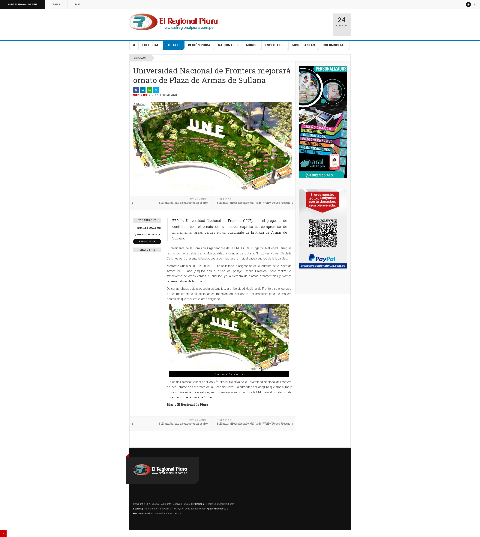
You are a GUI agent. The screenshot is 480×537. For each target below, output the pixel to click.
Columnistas (334, 45)
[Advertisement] (285, 22)
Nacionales (228, 45)
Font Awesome (141, 513)
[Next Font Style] (159, 235)
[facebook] (136, 90)
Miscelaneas (303, 45)
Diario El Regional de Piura (22, 4)
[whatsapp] (149, 90)
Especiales (275, 45)
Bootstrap (138, 508)
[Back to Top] (3, 533)
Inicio (134, 45)
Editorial (150, 45)
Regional (199, 504)
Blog (77, 4)
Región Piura (199, 45)
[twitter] (156, 90)
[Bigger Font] (159, 228)
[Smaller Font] (135, 228)
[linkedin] (143, 90)
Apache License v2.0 (217, 508)
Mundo (252, 45)
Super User (141, 95)
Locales (173, 45)
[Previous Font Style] (135, 235)
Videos (56, 4)
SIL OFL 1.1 (175, 513)
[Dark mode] (474, 4)
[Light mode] (468, 4)
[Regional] (173, 22)
